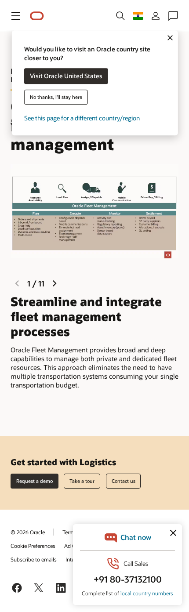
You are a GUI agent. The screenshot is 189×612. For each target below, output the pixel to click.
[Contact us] (173, 16)
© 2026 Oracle (28, 532)
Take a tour (81, 481)
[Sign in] (155, 16)
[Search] (120, 16)
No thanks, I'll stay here (56, 97)
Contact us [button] (123, 481)
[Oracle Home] (37, 16)
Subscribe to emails (34, 559)
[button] (16, 16)
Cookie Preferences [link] (33, 545)
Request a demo (34, 481)
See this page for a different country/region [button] (82, 118)
